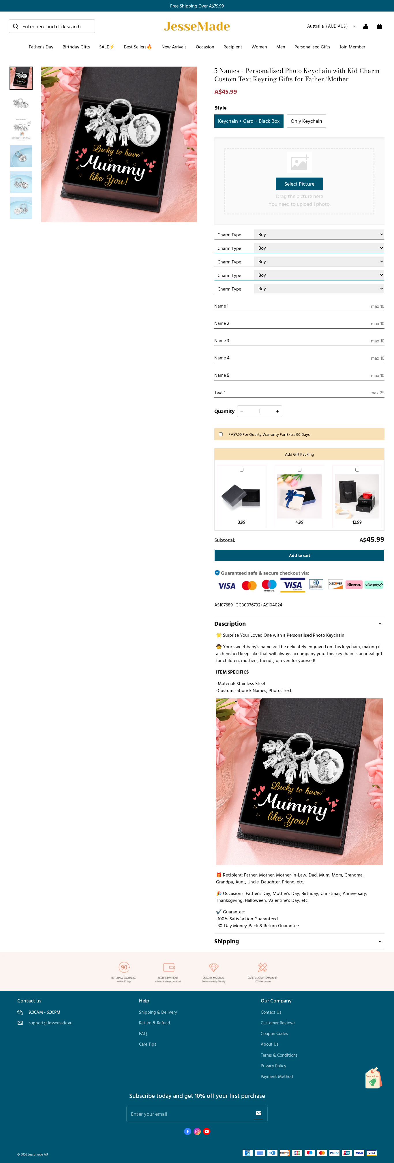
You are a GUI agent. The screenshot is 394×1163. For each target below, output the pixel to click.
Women (259, 46)
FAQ (143, 1033)
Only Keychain (306, 121)
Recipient (233, 46)
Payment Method (277, 1076)
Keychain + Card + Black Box (249, 121)
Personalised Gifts (312, 46)
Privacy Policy (273, 1065)
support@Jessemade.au (50, 1023)
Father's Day (41, 46)
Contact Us (271, 1012)
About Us (269, 1044)
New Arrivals (174, 46)
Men (280, 46)
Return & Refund (154, 1022)
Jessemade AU (38, 1154)
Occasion (205, 46)
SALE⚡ (107, 46)
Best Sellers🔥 (138, 46)
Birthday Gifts (76, 46)
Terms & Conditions (279, 1055)
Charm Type (229, 234)
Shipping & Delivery (158, 1012)
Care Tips (147, 1044)
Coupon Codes (274, 1033)
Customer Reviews (278, 1022)
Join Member (352, 46)
